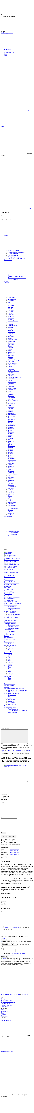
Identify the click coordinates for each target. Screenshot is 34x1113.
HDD (9, 696)
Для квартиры (8, 580)
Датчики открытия (13, 625)
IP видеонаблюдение (10, 611)
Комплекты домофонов (11, 572)
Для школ (7, 595)
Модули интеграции (10, 639)
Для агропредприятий (10, 591)
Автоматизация (8, 637)
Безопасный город (9, 592)
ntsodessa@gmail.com (7, 33)
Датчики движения (13, 628)
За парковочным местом (11, 583)
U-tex (9, 643)
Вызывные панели (9, 577)
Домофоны (7, 553)
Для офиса (7, 587)
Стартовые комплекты (11, 620)
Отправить (4, 956)
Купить (3, 832)
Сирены (6, 636)
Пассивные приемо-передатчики (17, 690)
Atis (9, 657)
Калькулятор (4, 1016)
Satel (9, 659)
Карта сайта (24, 994)
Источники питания (10, 707)
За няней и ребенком (10, 584)
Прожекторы (11, 699)
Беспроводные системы (11, 617)
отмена (3, 938)
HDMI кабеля (12, 704)
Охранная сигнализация (11, 560)
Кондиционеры (8, 569)
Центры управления (10, 622)
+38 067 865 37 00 (14, 852)
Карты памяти (12, 695)
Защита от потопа (9, 632)
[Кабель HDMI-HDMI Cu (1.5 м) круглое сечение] (17, 766)
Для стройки (8, 594)
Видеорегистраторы (14, 608)
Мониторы (7, 706)
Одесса (2, 849)
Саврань (3, 850)
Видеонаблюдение (9, 556)
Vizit (9, 646)
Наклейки (11, 701)
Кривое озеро (4, 854)
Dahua (9, 671)
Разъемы (6, 687)
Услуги (3, 1009)
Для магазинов (8, 589)
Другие (10, 654)
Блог (5, 55)
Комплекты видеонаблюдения (13, 603)
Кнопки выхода (9, 642)
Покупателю (4, 1011)
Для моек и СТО (9, 600)
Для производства (9, 598)
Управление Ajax (9, 634)
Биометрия (7, 676)
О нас (2, 1013)
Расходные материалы (10, 566)
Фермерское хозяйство (11, 601)
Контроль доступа (9, 563)
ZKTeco (10, 651)
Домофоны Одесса (9, 52)
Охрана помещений (10, 623)
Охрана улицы (8, 629)
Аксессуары (7, 698)
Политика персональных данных (10, 994)
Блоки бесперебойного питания (17, 710)
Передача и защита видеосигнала (14, 688)
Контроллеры (8, 665)
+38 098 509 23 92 (6, 49)
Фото (5, 54)
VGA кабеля (11, 702)
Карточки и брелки (10, 645)
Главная (3, 750)
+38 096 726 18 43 (14, 850)
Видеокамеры (12, 606)
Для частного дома (9, 581)
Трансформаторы (13, 709)
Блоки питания (12, 712)
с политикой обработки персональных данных (13, 954)
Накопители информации (11, 693)
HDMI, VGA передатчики (15, 691)
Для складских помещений (12, 597)
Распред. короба (9, 685)
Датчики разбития (13, 626)
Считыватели (8, 653)
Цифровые (11, 575)
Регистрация (4, 112)
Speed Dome (11, 609)
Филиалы (3, 1014)
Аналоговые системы (10, 605)
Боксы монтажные (9, 684)
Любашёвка (4, 852)
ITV (9, 656)
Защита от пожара (9, 631)
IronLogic (10, 648)
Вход (28, 110)
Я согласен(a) (13, 954)
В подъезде (7, 586)
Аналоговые (11, 574)
